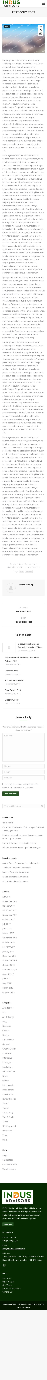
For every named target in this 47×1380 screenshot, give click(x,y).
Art (3, 1012)
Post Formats (8, 1089)
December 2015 (9, 956)
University (7, 1130)
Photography (8, 1085)
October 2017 (8, 919)
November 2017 (9, 915)
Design (5, 1035)
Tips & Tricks (8, 1117)
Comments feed (9, 1164)
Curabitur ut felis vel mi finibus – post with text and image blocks (23, 829)
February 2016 (8, 947)
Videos (5, 1135)
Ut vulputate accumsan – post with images (21, 847)
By (30, 564)
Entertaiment (8, 1039)
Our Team (7, 1285)
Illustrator (7, 1053)
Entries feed (7, 1160)
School (5, 1103)
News (7, 26)
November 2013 (9, 960)
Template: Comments (21, 867)
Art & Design (8, 1017)
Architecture (7, 1007)
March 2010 (7, 987)
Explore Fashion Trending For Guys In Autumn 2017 (22, 659)
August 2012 (8, 974)
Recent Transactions (11, 1288)
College (5, 1030)
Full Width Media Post (14, 680)
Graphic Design (9, 1048)
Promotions (7, 1094)
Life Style (6, 1062)
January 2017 (8, 933)
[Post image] (9, 647)
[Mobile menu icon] (43, 3)
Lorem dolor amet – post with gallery (19, 843)
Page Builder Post (13, 690)
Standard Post (11, 670)
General (6, 1044)
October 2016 (8, 942)
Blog (4, 1021)
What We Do (8, 1281)
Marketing (7, 1067)
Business (6, 1026)
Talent (5, 1108)
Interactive (7, 1058)
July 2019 (6, 896)
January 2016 (8, 951)
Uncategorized (9, 1126)
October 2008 (8, 992)
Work (4, 1139)
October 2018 (8, 906)
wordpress (29, 571)
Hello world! (7, 822)
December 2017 (9, 910)
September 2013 (9, 969)
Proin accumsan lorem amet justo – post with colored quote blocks (22, 837)
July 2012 (6, 978)
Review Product (9, 1099)
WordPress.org (9, 1169)
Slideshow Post (11, 700)
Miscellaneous (8, 1071)
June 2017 (6, 928)
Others (5, 1080)
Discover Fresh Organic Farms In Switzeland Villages (31, 646)
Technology (7, 1112)
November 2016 (9, 937)
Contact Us (7, 1292)
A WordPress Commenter (13, 863)
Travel (5, 1121)
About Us (6, 1278)
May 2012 (6, 983)
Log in (5, 1155)
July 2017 (6, 924)
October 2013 (8, 965)
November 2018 (9, 901)
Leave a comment (32, 567)
